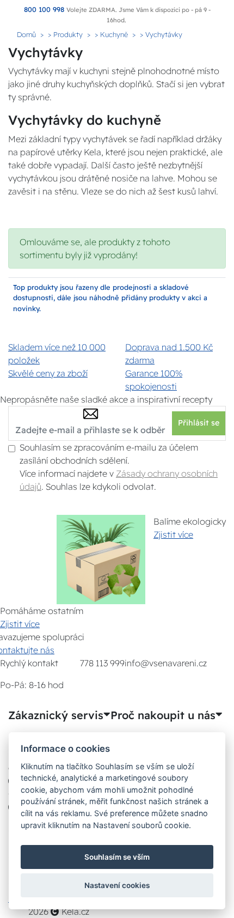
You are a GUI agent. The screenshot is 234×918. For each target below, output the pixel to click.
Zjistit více (173, 534)
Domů (26, 34)
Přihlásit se (198, 423)
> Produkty (65, 34)
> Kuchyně (111, 34)
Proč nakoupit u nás (162, 715)
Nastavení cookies (117, 885)
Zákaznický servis (55, 715)
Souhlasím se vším (117, 857)
